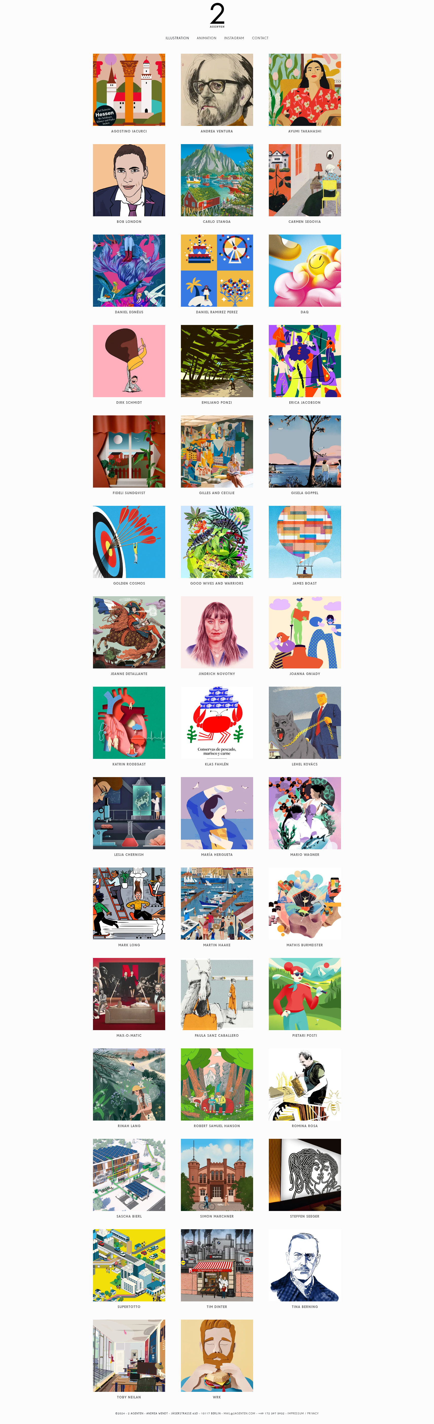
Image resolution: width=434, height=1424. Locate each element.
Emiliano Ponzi (217, 402)
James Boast (305, 583)
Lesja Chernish (129, 855)
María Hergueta (217, 855)
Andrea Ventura (217, 131)
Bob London (129, 222)
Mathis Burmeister (305, 945)
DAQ (305, 312)
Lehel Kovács (305, 764)
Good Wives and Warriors (216, 583)
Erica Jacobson (305, 402)
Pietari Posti (304, 1035)
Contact (260, 38)
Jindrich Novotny (217, 674)
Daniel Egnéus (129, 312)
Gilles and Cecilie (217, 493)
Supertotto (129, 1307)
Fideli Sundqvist (129, 493)
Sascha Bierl (129, 1216)
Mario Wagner (304, 855)
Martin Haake (217, 945)
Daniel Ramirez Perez (217, 312)
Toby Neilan (129, 1397)
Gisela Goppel (304, 493)
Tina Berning (305, 1307)
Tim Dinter (217, 1307)
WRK (217, 1397)
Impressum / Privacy (303, 1413)
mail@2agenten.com (239, 1413)
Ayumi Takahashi (305, 131)
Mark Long (129, 945)
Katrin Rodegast (129, 764)
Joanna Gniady (305, 674)
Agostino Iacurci (129, 131)
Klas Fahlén (217, 764)
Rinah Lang (129, 1126)
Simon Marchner (217, 1216)
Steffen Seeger (304, 1216)
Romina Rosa (305, 1126)
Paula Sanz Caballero (217, 1035)
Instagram (234, 38)
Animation (207, 38)
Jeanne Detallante (129, 674)
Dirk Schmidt (129, 402)
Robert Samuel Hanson (217, 1126)
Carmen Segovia (305, 222)
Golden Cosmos (129, 583)
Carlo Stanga (217, 222)
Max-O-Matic (129, 1035)
